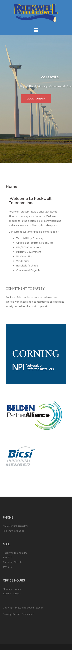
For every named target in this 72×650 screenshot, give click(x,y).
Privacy (7, 614)
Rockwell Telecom (33, 607)
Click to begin (36, 98)
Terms (16, 614)
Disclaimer (28, 614)
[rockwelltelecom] (36, 13)
